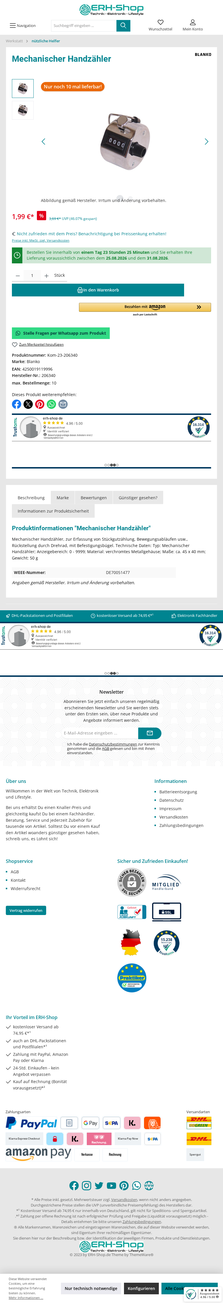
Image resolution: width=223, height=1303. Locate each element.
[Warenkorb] (213, 22)
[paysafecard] (54, 1138)
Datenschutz (171, 800)
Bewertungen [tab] (94, 497)
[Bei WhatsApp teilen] (51, 404)
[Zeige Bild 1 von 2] (119, 198)
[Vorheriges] (43, 141)
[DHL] (199, 1138)
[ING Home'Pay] (152, 1122)
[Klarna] (132, 1122)
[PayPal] (31, 1122)
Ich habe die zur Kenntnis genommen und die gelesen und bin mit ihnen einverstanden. (113, 748)
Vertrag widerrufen (26, 910)
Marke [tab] (63, 497)
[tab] (31, 497)
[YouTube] (111, 1185)
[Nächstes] (206, 141)
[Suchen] (123, 26)
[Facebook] (74, 1185)
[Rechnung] (115, 1154)
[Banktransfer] (152, 1138)
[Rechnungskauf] (69, 1122)
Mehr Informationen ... (26, 1297)
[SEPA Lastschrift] (111, 1122)
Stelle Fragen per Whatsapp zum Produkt (64, 333)
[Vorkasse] (87, 1154)
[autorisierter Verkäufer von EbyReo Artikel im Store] (166, 942)
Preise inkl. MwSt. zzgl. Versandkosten (40, 240)
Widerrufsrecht (25, 888)
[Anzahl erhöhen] (47, 276)
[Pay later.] (75, 1138)
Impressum (170, 808)
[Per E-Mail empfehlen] (63, 404)
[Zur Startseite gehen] (111, 9)
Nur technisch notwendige (91, 1288)
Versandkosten (173, 817)
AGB (105, 748)
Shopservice (19, 861)
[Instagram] (86, 1185)
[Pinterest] (124, 1185)
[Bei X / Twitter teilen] (28, 404)
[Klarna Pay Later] (99, 1138)
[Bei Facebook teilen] (16, 404)
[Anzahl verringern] (18, 276)
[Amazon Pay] (38, 1154)
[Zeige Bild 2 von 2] (130, 198)
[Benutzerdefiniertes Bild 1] (199, 1122)
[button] (145, 310)
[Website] (149, 1185)
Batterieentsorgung (178, 791)
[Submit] (149, 733)
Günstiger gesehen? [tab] (138, 497)
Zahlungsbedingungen (181, 825)
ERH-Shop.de (99, 1254)
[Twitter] (99, 1185)
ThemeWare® (142, 1254)
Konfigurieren (141, 1288)
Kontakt (18, 880)
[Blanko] (203, 60)
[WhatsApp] (136, 1185)
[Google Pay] (90, 1122)
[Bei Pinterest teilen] (40, 404)
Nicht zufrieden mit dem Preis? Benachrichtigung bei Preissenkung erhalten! (91, 233)
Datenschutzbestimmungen (113, 744)
